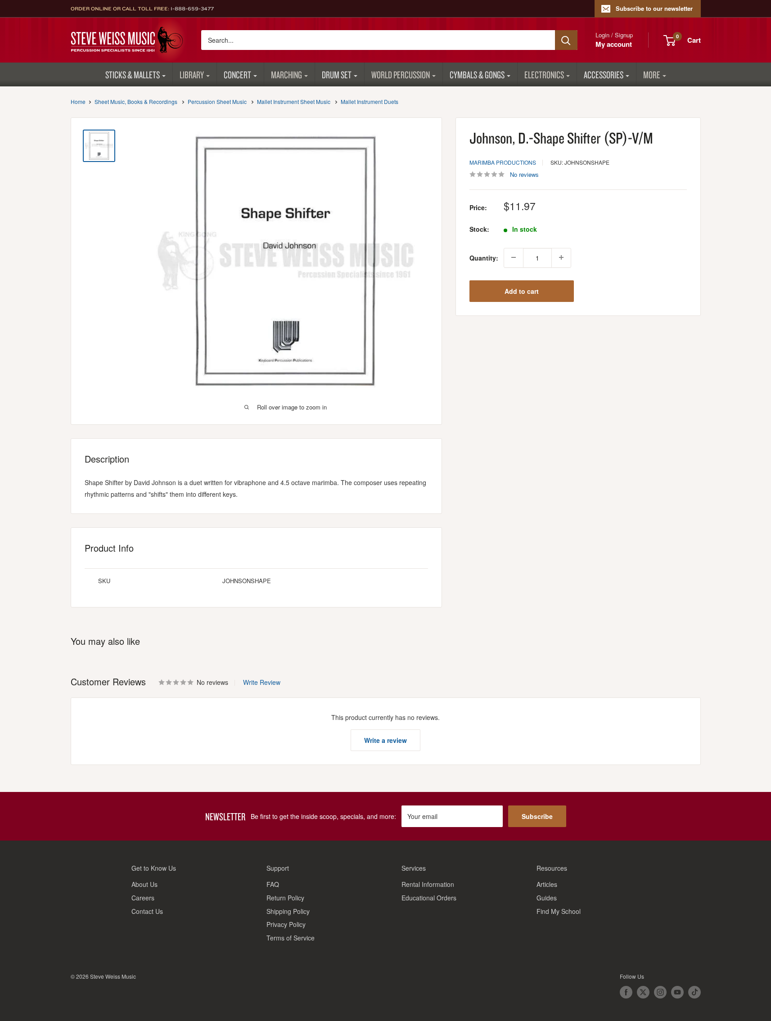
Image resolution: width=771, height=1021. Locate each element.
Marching (286, 74)
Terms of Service (290, 937)
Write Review (261, 682)
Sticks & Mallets (132, 74)
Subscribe (537, 816)
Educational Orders (428, 897)
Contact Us (147, 911)
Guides (547, 897)
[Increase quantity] (561, 257)
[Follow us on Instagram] (660, 992)
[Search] (566, 40)
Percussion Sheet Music (217, 101)
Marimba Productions (502, 162)
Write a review (385, 740)
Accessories (603, 74)
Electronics (544, 74)
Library (192, 74)
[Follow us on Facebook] (626, 992)
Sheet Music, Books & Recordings (136, 101)
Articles (547, 884)
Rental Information (427, 884)
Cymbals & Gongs (477, 74)
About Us (144, 884)
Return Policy (285, 897)
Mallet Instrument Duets (369, 101)
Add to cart (522, 290)
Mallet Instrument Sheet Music (293, 101)
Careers (142, 897)
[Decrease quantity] (513, 257)
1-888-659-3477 (192, 8)
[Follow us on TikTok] (694, 992)
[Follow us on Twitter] (643, 992)
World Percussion (400, 74)
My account (613, 44)
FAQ (272, 884)
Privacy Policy (286, 924)
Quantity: (483, 257)
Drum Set (337, 74)
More (651, 74)
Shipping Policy (288, 911)
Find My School (559, 911)
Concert (237, 74)
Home (78, 101)
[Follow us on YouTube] (677, 992)
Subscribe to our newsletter (654, 8)
